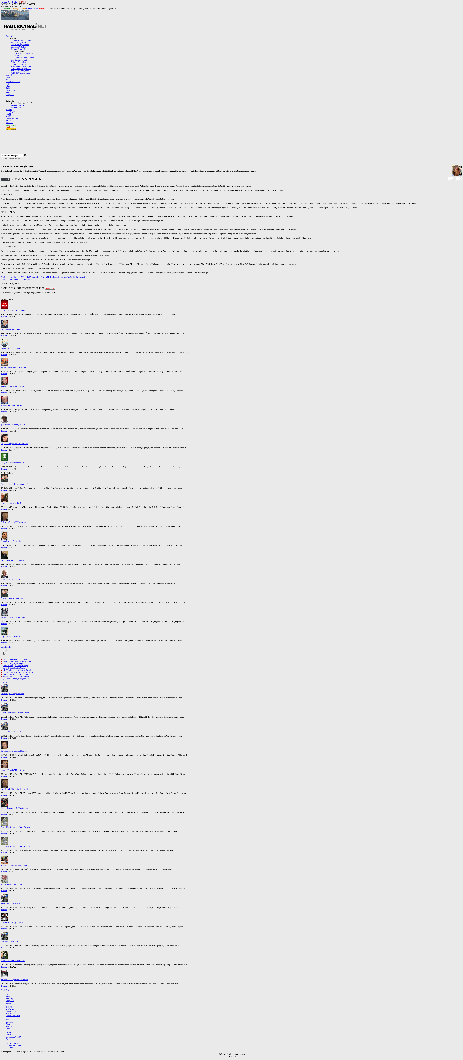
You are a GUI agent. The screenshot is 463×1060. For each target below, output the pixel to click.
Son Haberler (6, 647)
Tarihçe (8, 88)
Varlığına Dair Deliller (19, 105)
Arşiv (8, 77)
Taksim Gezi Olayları (19, 64)
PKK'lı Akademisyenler (20, 71)
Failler (8, 92)
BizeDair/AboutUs (13, 82)
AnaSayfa (9, 36)
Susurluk (9, 123)
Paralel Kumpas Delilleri (24, 58)
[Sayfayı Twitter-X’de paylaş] (26, 179)
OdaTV (18, 56)
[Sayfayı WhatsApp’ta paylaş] (19, 179)
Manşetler (9, 75)
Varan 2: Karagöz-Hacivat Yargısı (15, 666)
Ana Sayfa (10, 994)
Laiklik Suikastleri (13, 1016)
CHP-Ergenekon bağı (19, 60)
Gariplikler (10, 95)
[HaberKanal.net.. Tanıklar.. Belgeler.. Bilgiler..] (25, 30)
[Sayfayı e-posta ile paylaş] (13, 179)
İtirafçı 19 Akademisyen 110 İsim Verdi (18, 672)
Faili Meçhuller (11, 998)
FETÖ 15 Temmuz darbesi (21, 73)
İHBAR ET (22, 2)
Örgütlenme (10, 114)
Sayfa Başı (5, 990)
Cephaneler (10, 1047)
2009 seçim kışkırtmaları (20, 45)
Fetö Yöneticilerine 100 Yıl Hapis (15, 674)
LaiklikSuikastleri (12, 118)
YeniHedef (10, 116)
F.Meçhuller (10, 90)
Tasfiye (8, 120)
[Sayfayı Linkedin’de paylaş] (30, 179)
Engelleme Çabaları (18, 47)
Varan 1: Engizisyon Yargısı (13, 663)
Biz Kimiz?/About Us (14, 1037)
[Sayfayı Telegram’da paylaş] (40, 179)
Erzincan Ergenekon (18, 62)
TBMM (9, 110)
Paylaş (5, 179)
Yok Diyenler (16, 107)
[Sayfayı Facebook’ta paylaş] (23, 179)
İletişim (14, 2)
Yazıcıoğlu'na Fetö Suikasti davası (16, 677)
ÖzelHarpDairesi (12, 112)
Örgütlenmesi (11, 1011)
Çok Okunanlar (7, 683)
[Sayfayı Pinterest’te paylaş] (36, 179)
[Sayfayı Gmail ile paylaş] (16, 179)
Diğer (8, 84)
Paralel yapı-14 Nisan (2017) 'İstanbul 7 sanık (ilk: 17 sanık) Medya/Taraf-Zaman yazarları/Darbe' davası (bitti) (43, 277)
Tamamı (4, 316)
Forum (8, 79)
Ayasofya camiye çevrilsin (21, 66)
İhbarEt (8, 86)
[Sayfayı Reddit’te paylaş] (33, 179)
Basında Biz (5, 2)
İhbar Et (9, 1033)
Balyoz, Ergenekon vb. (24, 53)
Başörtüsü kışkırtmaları (19, 43)
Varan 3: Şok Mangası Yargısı (14, 668)
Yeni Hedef (10, 1013)
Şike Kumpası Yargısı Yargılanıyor (16, 679)
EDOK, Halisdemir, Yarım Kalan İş (16, 659)
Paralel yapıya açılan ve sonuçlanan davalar (17, 279)
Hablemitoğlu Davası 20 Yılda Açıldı (17, 661)
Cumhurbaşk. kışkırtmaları (21, 40)
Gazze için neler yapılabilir (21, 69)
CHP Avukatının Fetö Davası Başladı (17, 670)
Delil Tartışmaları (12, 1043)
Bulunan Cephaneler (18, 49)
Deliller (8, 1003)
